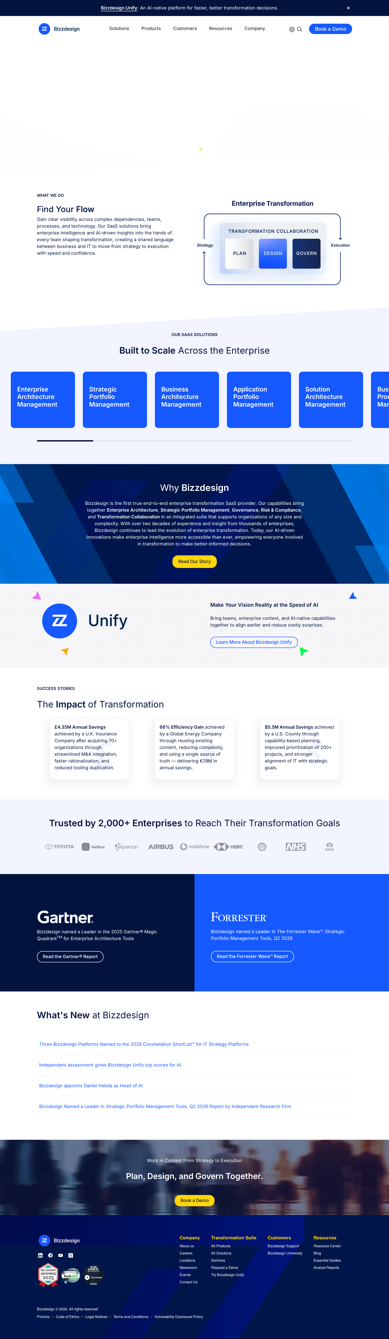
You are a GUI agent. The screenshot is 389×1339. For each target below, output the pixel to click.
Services (218, 1260)
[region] (194, 400)
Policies (43, 1316)
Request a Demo (224, 1267)
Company (254, 28)
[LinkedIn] (40, 1254)
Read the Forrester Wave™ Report (252, 956)
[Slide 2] (194, 149)
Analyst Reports (326, 1267)
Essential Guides (327, 1260)
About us (187, 1245)
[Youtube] (60, 1254)
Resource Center (327, 1245)
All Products (221, 1245)
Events (185, 1274)
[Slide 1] (188, 149)
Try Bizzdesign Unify (227, 1274)
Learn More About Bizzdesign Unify (254, 642)
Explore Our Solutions (271, 124)
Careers (186, 1253)
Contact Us (188, 1281)
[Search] (299, 29)
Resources (220, 28)
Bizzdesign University (285, 1253)
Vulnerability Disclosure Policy (178, 1316)
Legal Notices (96, 1316)
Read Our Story (194, 561)
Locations (187, 1260)
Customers (185, 28)
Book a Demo (330, 29)
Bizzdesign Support (283, 1245)
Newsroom (188, 1267)
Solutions (119, 28)
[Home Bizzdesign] (61, 29)
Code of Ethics (67, 1316)
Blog (317, 1253)
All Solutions (221, 1253)
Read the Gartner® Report (70, 956)
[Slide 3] (200, 149)
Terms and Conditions (130, 1316)
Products (151, 28)
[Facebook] (50, 1254)
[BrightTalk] (70, 1254)
